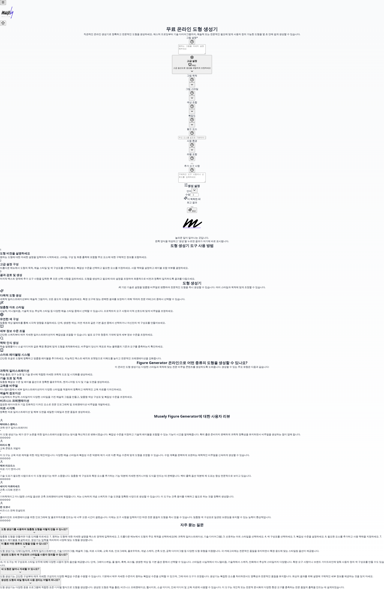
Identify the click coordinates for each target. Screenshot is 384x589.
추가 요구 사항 (192, 166)
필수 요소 (192, 129)
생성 (194, 211)
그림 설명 (192, 37)
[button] (192, 128)
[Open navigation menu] (3, 2)
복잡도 (192, 115)
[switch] (192, 163)
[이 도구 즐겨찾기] (3, 23)
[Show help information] (192, 41)
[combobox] (192, 84)
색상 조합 (192, 102)
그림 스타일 (192, 89)
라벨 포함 (192, 154)
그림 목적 (192, 75)
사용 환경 (192, 140)
